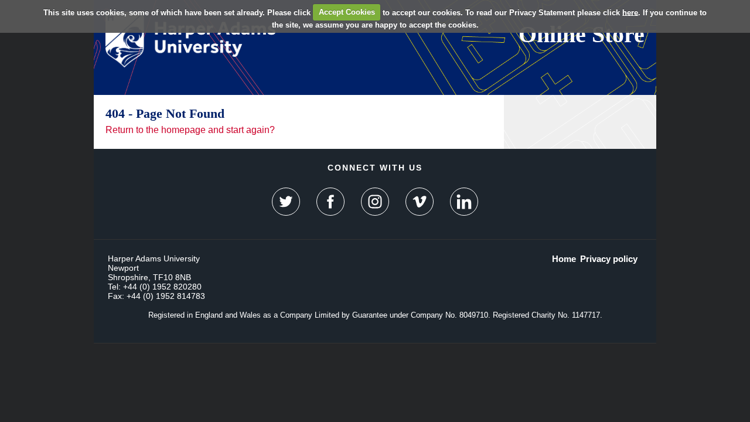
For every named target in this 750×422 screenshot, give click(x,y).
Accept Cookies (347, 12)
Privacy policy (609, 259)
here (630, 12)
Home (564, 259)
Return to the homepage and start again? (190, 130)
